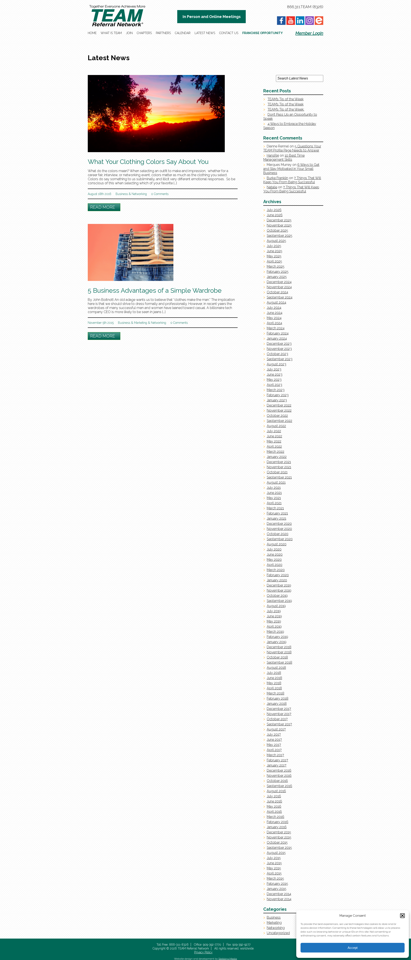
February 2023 (278, 395)
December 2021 (279, 462)
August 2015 (276, 853)
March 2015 (275, 878)
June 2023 (274, 374)
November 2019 (279, 590)
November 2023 (279, 349)
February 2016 (277, 822)
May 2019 (274, 621)
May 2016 (274, 806)
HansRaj (273, 155)
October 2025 (277, 230)
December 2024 (279, 282)
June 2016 (274, 801)
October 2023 (277, 354)
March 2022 (275, 452)
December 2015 (279, 832)
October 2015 (277, 842)
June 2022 (274, 436)
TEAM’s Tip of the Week (286, 99)
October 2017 (277, 719)
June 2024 (274, 313)
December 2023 (279, 344)
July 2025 (274, 246)
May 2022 (274, 441)
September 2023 (279, 359)
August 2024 (276, 302)
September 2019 (279, 601)
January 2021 (276, 518)
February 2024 (278, 333)
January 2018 (277, 704)
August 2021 (276, 482)
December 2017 (279, 709)
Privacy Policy (203, 952)
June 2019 (274, 616)
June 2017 (274, 740)
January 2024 (277, 338)
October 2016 (277, 781)
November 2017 (279, 714)
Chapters (144, 33)
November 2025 (279, 225)
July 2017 (274, 734)
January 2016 (277, 827)
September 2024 (279, 297)
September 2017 (279, 724)
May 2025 (274, 256)
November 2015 (279, 837)
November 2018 (279, 652)
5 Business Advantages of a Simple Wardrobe (155, 290)
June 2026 (275, 215)
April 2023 (274, 385)
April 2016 (274, 812)
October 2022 (277, 416)
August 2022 (276, 426)
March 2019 (275, 632)
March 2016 (275, 817)
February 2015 (277, 884)
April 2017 (274, 750)
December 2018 (279, 647)
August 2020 (276, 544)
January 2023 (277, 400)
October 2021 (277, 472)
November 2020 (279, 529)
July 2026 (274, 210)
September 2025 (279, 236)
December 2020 (279, 524)
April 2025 (274, 261)
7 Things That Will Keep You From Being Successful (292, 180)
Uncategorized (278, 933)
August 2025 (276, 241)
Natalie (272, 187)
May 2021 (274, 498)
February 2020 (278, 575)
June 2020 (275, 554)
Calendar (183, 33)
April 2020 (274, 565)
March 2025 (275, 266)
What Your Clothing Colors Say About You (148, 161)
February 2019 (277, 637)
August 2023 (276, 364)
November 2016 (279, 776)
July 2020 (274, 549)
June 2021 (274, 493)
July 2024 (274, 308)
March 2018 (275, 693)
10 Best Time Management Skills (284, 157)
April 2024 (274, 323)
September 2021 (279, 477)
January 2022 (277, 457)
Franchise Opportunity (262, 33)
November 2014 (279, 899)
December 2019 (279, 585)
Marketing (140, 322)
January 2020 (277, 580)
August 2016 (276, 791)
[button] (402, 916)
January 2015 (276, 889)
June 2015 (274, 863)
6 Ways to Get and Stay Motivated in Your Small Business (291, 169)
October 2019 (277, 596)
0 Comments (159, 194)
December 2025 (279, 220)
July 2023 (274, 369)
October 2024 (277, 292)
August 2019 (276, 606)
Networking (139, 194)
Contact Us (228, 33)
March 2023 (275, 390)
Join (129, 33)
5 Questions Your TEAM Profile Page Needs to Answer (292, 148)
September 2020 (280, 539)
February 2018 (277, 698)
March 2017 (275, 755)
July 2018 (274, 673)
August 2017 (276, 729)
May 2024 (274, 318)
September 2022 (279, 421)
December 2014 (279, 894)
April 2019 (274, 626)
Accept (352, 948)
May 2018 (274, 683)
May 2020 (274, 560)
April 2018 (274, 688)
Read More (102, 207)
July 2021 (274, 488)
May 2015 (274, 868)
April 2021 (274, 503)
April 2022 (274, 446)
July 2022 (274, 431)
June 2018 (274, 678)
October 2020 (277, 534)
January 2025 (277, 277)
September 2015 (279, 848)
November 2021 (279, 467)
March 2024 (275, 328)
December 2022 (279, 405)
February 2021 (277, 513)
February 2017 (277, 760)
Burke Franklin (277, 178)
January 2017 (276, 765)
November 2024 (279, 287)
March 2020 (276, 570)
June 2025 (274, 251)
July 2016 (274, 796)
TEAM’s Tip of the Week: (286, 109)
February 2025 (278, 272)
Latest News (205, 33)
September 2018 (279, 662)
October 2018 (277, 657)
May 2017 (274, 745)
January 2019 (276, 642)
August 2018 (276, 668)
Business (122, 194)
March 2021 (275, 508)
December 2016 (279, 770)
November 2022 (279, 410)
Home (92, 33)
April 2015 (274, 873)
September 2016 (279, 786)
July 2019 (274, 611)
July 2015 (274, 858)
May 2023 (274, 380)
